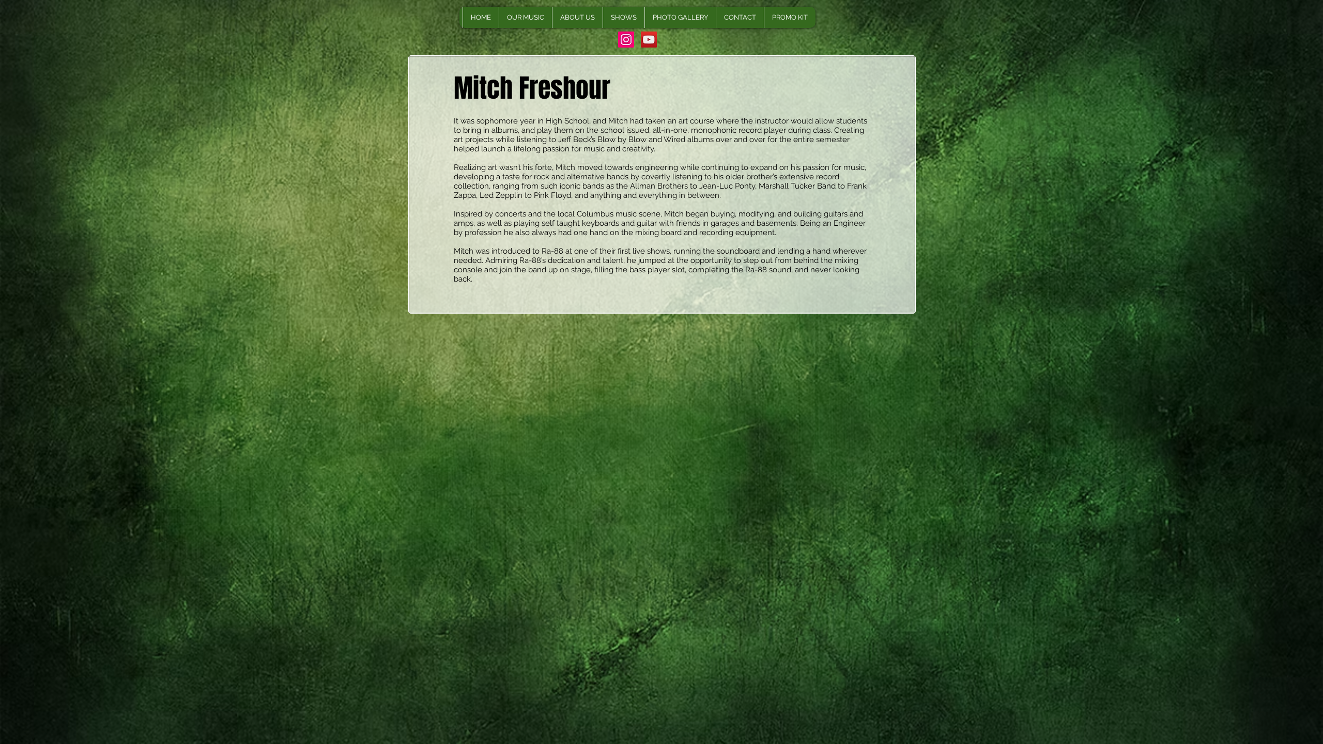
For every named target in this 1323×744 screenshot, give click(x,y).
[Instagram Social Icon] (626, 40)
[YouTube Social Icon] (649, 40)
